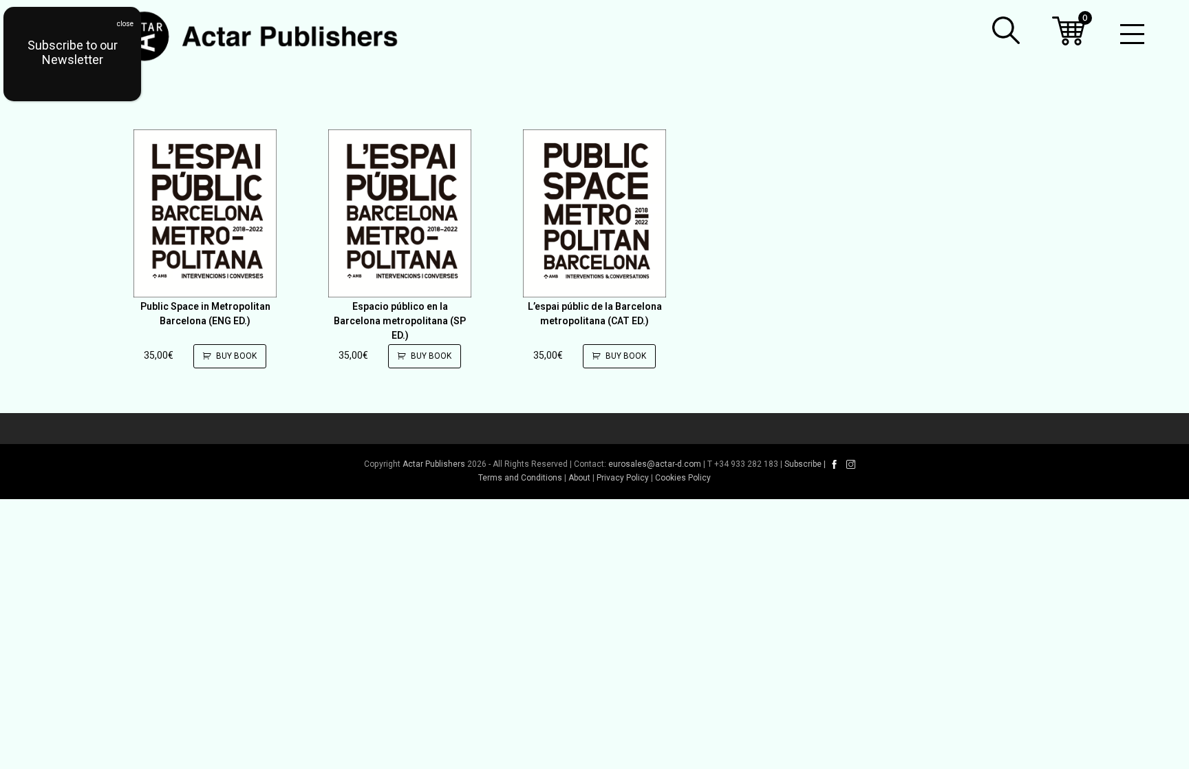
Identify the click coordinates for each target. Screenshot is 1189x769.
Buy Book (236, 356)
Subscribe (803, 464)
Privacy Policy (623, 478)
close (125, 24)
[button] (1006, 30)
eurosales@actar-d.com (654, 464)
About (579, 478)
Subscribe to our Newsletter (73, 52)
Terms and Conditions (520, 478)
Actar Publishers (434, 464)
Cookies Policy (683, 478)
